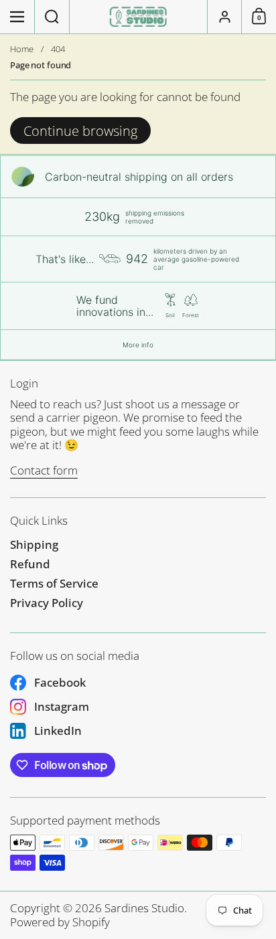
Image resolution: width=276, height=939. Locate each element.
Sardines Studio (144, 908)
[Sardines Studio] (138, 17)
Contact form (44, 470)
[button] (52, 16)
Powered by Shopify (60, 922)
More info (138, 345)
